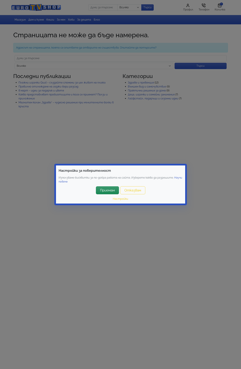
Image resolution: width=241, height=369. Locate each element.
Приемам (107, 190)
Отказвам (132, 190)
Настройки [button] (120, 198)
